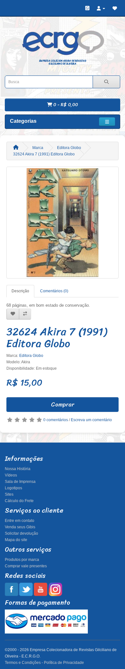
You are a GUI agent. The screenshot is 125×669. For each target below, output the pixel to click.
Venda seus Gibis (20, 527)
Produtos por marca (22, 559)
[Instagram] (55, 589)
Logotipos (13, 488)
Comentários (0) (54, 291)
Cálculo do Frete (19, 501)
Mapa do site (16, 540)
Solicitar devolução (21, 533)
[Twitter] (26, 589)
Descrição (20, 291)
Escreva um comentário (91, 420)
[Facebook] (11, 589)
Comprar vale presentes (26, 566)
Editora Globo (69, 148)
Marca (37, 148)
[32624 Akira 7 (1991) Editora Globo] (62, 223)
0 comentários (55, 420)
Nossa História (17, 469)
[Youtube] (40, 589)
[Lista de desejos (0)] (115, 8)
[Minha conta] (101, 8)
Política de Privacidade (64, 662)
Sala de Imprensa (20, 481)
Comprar (62, 404)
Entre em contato (19, 520)
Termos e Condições (23, 662)
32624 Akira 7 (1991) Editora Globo (44, 154)
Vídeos (11, 475)
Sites (9, 494)
